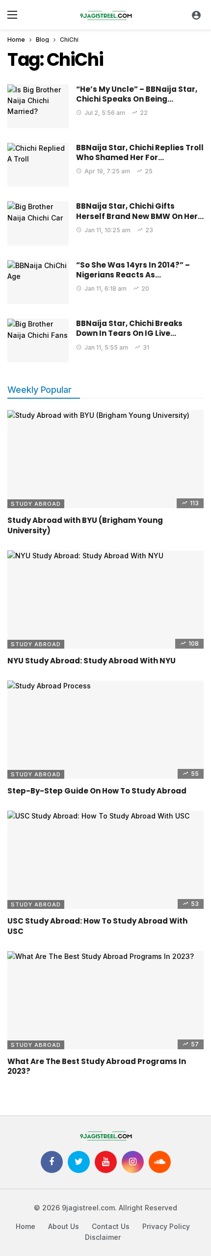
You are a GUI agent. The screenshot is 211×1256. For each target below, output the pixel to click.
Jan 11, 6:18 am (105, 288)
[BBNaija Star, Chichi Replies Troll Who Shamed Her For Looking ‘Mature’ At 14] (38, 165)
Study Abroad (36, 503)
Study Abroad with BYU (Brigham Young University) (85, 525)
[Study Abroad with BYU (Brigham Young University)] (105, 459)
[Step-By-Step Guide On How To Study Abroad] (105, 730)
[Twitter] (79, 1162)
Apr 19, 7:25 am (107, 171)
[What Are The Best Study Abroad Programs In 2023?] (105, 1000)
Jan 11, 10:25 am (107, 230)
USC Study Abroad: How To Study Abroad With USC (97, 926)
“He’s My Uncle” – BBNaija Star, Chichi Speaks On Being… (136, 94)
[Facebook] (52, 1162)
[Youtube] (106, 1162)
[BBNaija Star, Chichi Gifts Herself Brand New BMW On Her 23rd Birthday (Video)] (38, 223)
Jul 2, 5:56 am (104, 112)
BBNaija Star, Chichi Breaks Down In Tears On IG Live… (129, 328)
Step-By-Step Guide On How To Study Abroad (96, 791)
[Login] (196, 14)
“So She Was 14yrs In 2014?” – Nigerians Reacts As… (133, 270)
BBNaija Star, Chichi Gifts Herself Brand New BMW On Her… (140, 211)
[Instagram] (133, 1162)
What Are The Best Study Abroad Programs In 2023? (96, 1066)
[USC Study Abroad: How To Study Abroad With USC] (105, 860)
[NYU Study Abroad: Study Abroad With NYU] (105, 599)
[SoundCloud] (160, 1162)
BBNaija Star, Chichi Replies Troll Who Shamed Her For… (140, 152)
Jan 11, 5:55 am (106, 347)
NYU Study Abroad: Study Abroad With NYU (91, 660)
